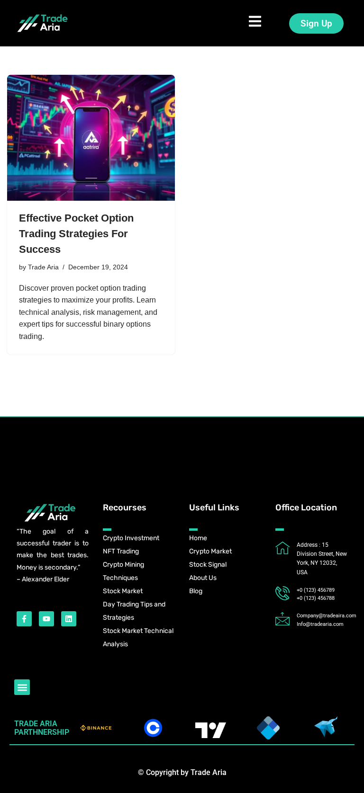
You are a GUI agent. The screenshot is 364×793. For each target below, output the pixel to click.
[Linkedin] (68, 618)
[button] (22, 687)
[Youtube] (46, 618)
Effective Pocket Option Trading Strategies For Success (76, 233)
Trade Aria (43, 267)
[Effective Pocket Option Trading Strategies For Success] (91, 138)
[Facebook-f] (24, 618)
